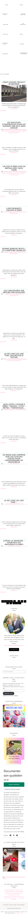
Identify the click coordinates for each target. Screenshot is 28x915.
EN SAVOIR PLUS (14, 649)
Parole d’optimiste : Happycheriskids (14, 891)
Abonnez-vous (8, 693)
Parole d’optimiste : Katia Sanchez (14, 890)
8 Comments (3, 392)
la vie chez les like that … (14, 501)
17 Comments (3, 488)
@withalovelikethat (14, 908)
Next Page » (16, 603)
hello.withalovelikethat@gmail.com (14, 645)
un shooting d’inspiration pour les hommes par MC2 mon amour (14, 125)
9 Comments (3, 154)
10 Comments (3, 110)
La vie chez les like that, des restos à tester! (14, 355)
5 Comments (3, 236)
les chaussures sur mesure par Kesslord (14, 291)
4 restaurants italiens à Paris (14, 209)
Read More (14, 108)
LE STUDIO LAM (19, 913)
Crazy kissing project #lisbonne (14, 83)
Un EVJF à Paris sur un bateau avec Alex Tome (14, 168)
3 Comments (3, 196)
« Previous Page (7, 602)
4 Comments (3, 592)
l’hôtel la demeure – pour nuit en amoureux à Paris (14, 542)
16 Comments (3, 528)
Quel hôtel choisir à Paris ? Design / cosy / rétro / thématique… (14, 406)
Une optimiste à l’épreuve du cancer (14, 896)
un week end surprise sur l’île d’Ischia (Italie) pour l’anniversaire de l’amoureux (14, 458)
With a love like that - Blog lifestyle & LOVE (14, 64)
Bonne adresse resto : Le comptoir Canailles (14, 249)
